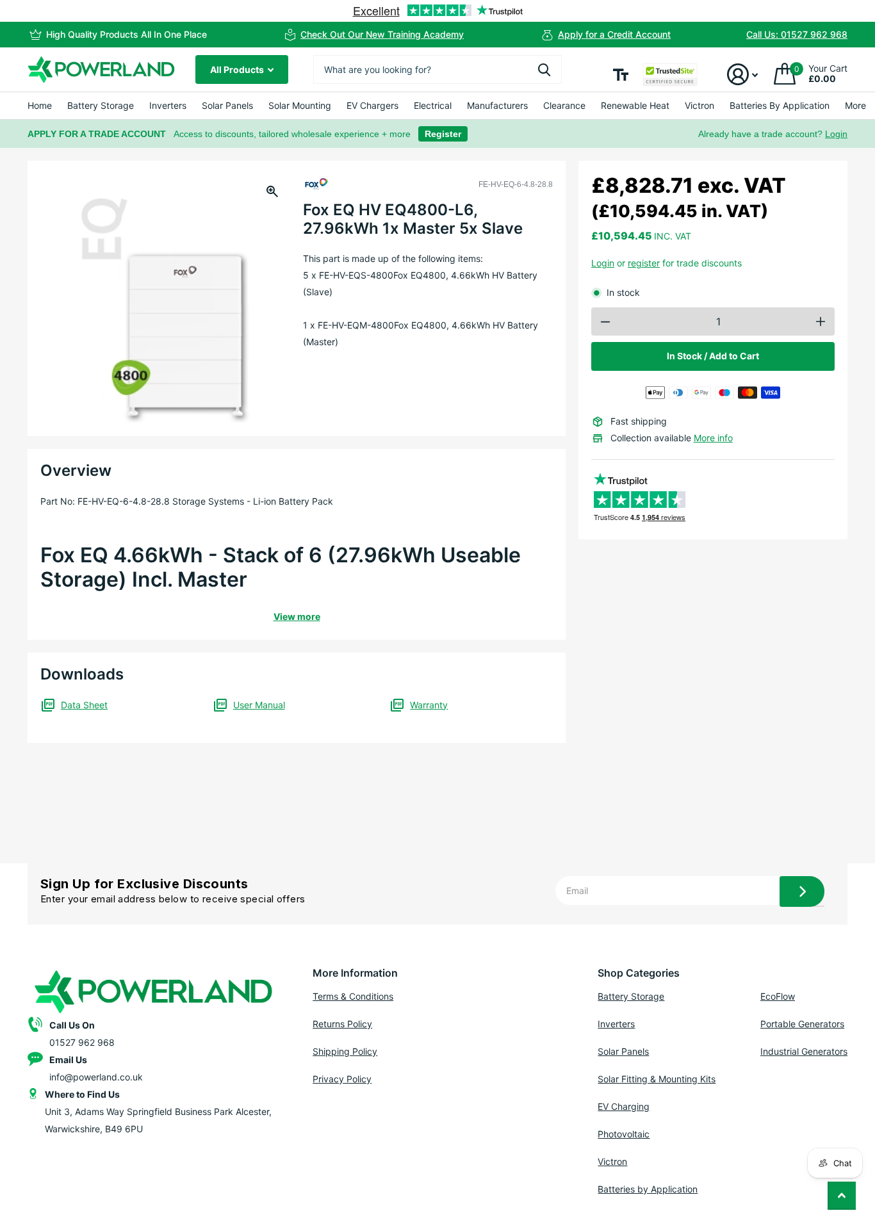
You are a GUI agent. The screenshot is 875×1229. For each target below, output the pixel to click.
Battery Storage (100, 105)
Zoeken (544, 69)
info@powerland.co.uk (96, 1076)
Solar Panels (227, 105)
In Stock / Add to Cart (713, 355)
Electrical (433, 105)
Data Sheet (84, 704)
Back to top (842, 1196)
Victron (699, 105)
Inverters (167, 105)
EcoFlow (777, 996)
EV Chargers (372, 105)
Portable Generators (802, 1023)
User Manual (259, 704)
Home (40, 105)
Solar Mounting (299, 105)
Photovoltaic (624, 1133)
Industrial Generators (803, 1051)
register (644, 262)
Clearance (564, 105)
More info (713, 437)
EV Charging (624, 1106)
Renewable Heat (635, 105)
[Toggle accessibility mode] (620, 74)
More (855, 105)
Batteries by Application (648, 1189)
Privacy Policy (342, 1078)
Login (836, 134)
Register (443, 134)
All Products (238, 69)
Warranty (429, 704)
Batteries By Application (780, 105)
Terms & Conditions (353, 996)
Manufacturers (497, 105)
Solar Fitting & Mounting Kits (657, 1078)
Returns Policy (342, 1023)
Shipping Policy (345, 1051)
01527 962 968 (82, 1042)
